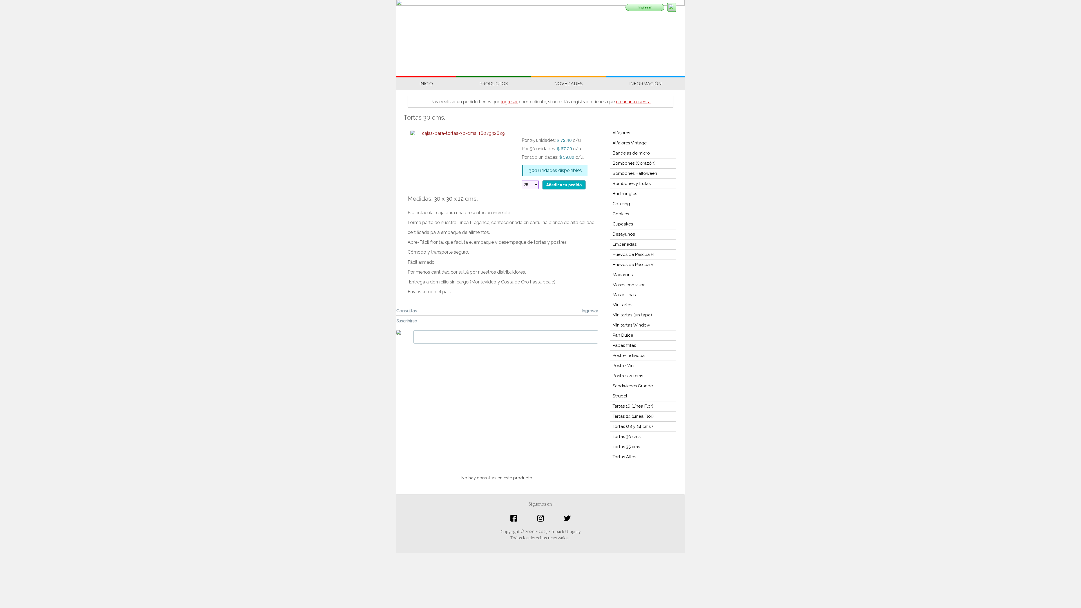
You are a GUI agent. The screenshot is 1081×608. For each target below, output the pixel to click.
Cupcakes (623, 224)
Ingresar (645, 7)
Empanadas (624, 244)
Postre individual (629, 355)
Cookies (621, 213)
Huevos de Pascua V (633, 264)
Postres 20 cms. (628, 375)
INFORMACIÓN (645, 83)
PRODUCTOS (493, 83)
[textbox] (506, 337)
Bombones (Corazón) (634, 163)
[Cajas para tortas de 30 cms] (457, 133)
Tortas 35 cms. (627, 446)
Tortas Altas (624, 456)
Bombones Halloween (635, 173)
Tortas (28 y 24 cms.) (633, 426)
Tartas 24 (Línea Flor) (633, 416)
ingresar (509, 101)
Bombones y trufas (632, 183)
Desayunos (624, 234)
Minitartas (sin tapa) (632, 315)
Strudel (620, 396)
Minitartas (622, 304)
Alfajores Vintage (630, 143)
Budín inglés (625, 193)
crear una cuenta (633, 101)
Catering (621, 203)
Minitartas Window (631, 325)
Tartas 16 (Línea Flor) (633, 406)
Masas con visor (629, 284)
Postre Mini (624, 365)
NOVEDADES (568, 83)
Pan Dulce (623, 335)
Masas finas (624, 294)
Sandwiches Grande (633, 385)
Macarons (623, 274)
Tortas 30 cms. (627, 436)
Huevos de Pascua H (633, 254)
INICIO (426, 83)
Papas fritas (624, 345)
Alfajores (621, 132)
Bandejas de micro (631, 153)
